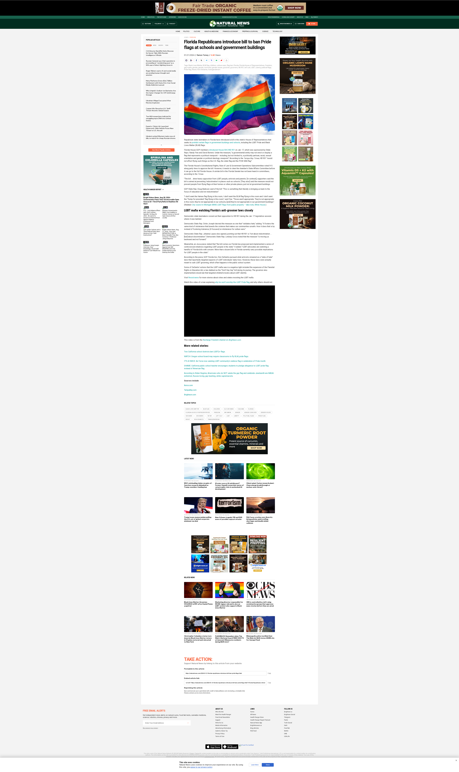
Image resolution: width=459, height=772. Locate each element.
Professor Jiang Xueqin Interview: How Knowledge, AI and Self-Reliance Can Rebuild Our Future (151, 248)
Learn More (255, 765)
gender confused (204, 67)
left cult (247, 67)
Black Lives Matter (195, 65)
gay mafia (188, 67)
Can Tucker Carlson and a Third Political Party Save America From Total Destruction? (151, 232)
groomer (226, 67)
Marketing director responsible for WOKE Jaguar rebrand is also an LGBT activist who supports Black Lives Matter (229, 605)
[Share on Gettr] (221, 60)
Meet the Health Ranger (223, 714)
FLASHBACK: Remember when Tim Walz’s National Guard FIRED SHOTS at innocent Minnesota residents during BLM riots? (229, 639)
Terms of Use (219, 736)
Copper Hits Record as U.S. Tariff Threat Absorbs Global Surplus (158, 109)
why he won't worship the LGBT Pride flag (232, 282)
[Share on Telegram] (206, 60)
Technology (277, 31)
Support (217, 720)
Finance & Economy (230, 31)
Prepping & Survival (250, 31)
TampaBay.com (190, 390)
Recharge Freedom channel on (222, 340)
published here (209, 756)
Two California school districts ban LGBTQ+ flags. (204, 352)
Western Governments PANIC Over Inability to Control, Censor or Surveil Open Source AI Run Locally (170, 214)
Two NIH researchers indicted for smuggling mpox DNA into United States (158, 118)
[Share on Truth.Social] (211, 60)
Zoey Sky (226, 515)
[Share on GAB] (216, 60)
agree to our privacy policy (201, 767)
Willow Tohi (227, 480)
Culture (197, 31)
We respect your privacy (150, 728)
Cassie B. (196, 480)
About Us (300, 17)
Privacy (191, 753)
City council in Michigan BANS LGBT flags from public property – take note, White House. (229, 205)
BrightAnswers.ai (273, 17)
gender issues (217, 67)
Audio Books (182, 17)
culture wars (221, 65)
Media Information (221, 725)
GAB (285, 733)
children (213, 65)
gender (195, 67)
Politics (186, 31)
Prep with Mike (161, 17)
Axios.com (188, 385)
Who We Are (219, 712)
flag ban (230, 65)
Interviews (172, 17)
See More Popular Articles (161, 150)
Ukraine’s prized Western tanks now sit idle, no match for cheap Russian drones (160, 137)
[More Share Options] (226, 60)
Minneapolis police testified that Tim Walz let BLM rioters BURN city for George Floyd (260, 638)
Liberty (258, 67)
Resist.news (193, 277)
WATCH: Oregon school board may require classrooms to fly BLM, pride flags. (216, 356)
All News (253, 714)
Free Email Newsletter (222, 717)
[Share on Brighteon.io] (191, 60)
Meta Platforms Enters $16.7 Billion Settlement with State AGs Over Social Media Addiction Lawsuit (160, 83)
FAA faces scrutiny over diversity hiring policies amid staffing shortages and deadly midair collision (259, 520)
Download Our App (288, 17)
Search (315, 17)
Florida (236, 65)
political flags (266, 67)
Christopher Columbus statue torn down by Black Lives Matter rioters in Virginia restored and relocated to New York (198, 639)
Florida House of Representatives (251, 65)
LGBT (253, 67)
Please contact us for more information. (197, 693)
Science (265, 31)
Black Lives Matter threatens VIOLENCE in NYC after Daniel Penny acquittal (198, 604)
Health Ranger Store (257, 717)
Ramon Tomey (203, 55)
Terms (197, 753)
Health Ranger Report (152, 189)
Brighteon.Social (289, 714)
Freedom (193, 37)
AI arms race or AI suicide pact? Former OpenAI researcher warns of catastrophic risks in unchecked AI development (229, 486)
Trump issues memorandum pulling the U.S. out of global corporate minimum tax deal (197, 519)
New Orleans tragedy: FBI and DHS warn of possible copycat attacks (228, 518)
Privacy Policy (219, 733)
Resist (194, 70)
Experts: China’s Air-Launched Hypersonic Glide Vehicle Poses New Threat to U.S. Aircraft (159, 128)
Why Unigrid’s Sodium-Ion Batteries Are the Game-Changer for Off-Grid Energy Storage (161, 93)
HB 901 (241, 67)
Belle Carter (259, 515)
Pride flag (187, 70)
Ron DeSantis (202, 70)
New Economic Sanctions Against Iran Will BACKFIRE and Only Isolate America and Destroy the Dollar (170, 248)
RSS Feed (253, 731)
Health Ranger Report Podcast (260, 720)
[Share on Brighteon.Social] (186, 60)
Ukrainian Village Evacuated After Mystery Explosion (158, 102)
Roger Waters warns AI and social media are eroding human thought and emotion (161, 73)
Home (143, 17)
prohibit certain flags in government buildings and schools (216, 142)
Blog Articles (254, 728)
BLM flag (206, 65)
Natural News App (256, 723)
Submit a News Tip (221, 731)
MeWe (286, 731)
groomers (234, 67)
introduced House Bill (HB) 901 (222, 150)
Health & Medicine (211, 31)
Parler (286, 720)
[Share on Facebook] (196, 60)
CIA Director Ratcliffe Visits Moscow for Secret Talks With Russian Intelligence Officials (160, 53)
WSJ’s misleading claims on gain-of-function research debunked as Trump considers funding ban (198, 485)
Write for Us (219, 723)
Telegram (287, 717)
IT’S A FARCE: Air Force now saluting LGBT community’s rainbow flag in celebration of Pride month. (225, 361)
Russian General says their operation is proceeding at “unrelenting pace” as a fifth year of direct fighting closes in (160, 63)
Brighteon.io (288, 712)
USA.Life (287, 736)
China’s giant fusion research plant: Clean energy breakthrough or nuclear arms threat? (260, 485)
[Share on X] (201, 60)
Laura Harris (197, 515)
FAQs (306, 17)
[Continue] (188, 723)
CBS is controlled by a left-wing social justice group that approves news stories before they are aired (260, 604)
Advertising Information (223, 728)
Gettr (285, 725)
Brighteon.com (190, 395)
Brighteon (150, 17)
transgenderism (214, 70)
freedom (268, 65)
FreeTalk (287, 728)
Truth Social (288, 723)
